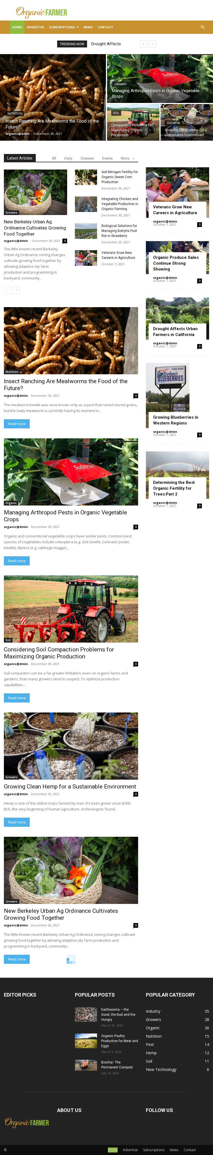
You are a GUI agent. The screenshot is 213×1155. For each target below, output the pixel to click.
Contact (105, 27)
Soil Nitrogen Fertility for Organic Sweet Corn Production (120, 177)
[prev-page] (7, 290)
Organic (120, 84)
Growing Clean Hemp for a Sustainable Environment (70, 786)
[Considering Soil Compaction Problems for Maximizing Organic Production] (133, 122)
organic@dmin (16, 241)
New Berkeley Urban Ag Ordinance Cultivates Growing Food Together (35, 228)
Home (17, 27)
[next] (152, 44)
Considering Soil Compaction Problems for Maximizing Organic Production (59, 653)
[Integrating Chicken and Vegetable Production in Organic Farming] (86, 204)
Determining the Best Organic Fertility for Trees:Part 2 (174, 488)
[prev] (143, 44)
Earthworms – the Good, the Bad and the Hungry (118, 1015)
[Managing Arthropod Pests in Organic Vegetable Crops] (160, 78)
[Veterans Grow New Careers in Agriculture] (86, 258)
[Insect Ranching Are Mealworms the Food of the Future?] (53, 97)
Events (107, 158)
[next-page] (16, 290)
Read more (17, 424)
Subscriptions (62, 27)
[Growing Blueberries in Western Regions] (177, 395)
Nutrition (14, 113)
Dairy (68, 158)
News (88, 27)
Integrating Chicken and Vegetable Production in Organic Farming (120, 204)
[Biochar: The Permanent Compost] (86, 1065)
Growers (173, 123)
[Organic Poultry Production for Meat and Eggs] (86, 1040)
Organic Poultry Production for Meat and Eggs (119, 1041)
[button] (202, 27)
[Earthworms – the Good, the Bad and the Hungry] (86, 1014)
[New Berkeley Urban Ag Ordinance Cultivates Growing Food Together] (35, 192)
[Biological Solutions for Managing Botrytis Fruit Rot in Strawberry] (86, 231)
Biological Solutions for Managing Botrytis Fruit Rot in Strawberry (119, 231)
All (54, 158)
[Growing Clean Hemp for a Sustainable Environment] (187, 122)
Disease (87, 158)
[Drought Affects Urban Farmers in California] (177, 318)
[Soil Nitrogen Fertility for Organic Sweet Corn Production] (86, 177)
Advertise (35, 27)
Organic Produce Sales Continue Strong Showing (176, 263)
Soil (116, 113)
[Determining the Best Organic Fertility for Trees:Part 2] (177, 475)
